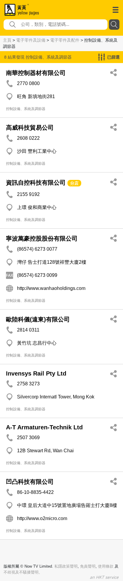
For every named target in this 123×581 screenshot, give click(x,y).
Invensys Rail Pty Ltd (36, 373)
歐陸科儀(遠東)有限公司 (38, 319)
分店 (74, 183)
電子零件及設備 (30, 40)
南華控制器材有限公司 (36, 73)
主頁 (7, 40)
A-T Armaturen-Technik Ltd (44, 427)
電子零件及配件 (64, 40)
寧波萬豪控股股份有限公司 (42, 238)
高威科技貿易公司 (30, 127)
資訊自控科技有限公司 (36, 182)
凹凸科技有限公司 (30, 481)
